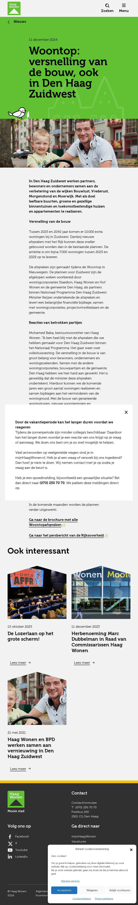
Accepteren (64, 890)
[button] (131, 849)
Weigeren (92, 890)
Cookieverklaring (82, 898)
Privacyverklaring (104, 898)
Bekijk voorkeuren (119, 890)
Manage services (70, 881)
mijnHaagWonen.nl (30, 458)
